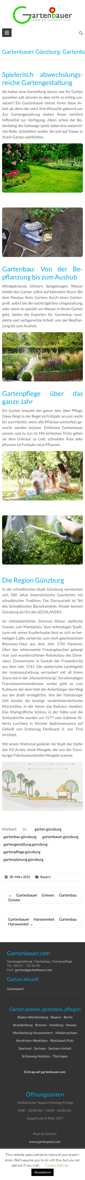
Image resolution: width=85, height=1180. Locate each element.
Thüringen (60, 1056)
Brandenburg (23, 1025)
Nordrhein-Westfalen (32, 1041)
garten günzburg (48, 829)
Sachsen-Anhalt (59, 1048)
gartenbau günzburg (20, 836)
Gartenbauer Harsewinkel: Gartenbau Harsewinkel (42, 921)
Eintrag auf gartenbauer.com (45, 1072)
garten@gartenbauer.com (33, 970)
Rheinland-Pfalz (62, 1041)
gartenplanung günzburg (23, 859)
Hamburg (56, 1025)
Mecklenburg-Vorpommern (33, 1033)
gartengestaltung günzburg (25, 844)
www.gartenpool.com (45, 1142)
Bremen (41, 1025)
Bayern (45, 877)
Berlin (68, 1017)
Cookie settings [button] (57, 1165)
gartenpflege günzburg (22, 851)
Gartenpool (15, 989)
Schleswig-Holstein (36, 1056)
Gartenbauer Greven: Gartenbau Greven (42, 897)
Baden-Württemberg (33, 1017)
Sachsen (40, 1048)
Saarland (25, 1048)
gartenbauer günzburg (60, 836)
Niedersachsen (66, 1033)
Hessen (71, 1025)
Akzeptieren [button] (42, 1172)
